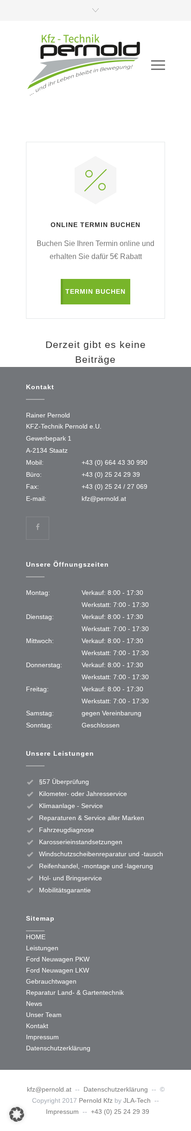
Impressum (42, 1037)
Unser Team (44, 1014)
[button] (16, 1114)
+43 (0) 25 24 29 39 (111, 474)
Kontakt (37, 1026)
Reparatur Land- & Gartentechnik (75, 992)
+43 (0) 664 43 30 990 (114, 462)
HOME (35, 937)
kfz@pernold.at (104, 498)
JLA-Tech (137, 1100)
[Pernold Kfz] (88, 65)
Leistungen (42, 948)
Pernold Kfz (96, 1100)
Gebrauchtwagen (51, 981)
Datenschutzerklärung (58, 1048)
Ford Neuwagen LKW (57, 970)
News (34, 1003)
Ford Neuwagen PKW (57, 959)
